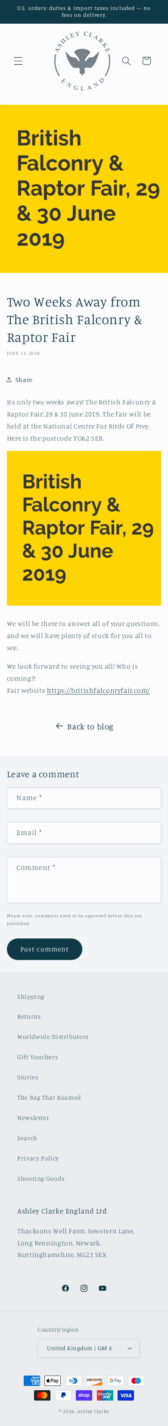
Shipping (30, 996)
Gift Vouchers (37, 1056)
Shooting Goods (41, 1178)
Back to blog (90, 726)
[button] (18, 61)
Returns (28, 1016)
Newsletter (33, 1117)
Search (27, 1137)
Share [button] (24, 379)
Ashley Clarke (93, 1411)
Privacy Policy (38, 1158)
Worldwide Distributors (53, 1036)
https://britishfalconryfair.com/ (98, 690)
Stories (27, 1077)
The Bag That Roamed (49, 1097)
